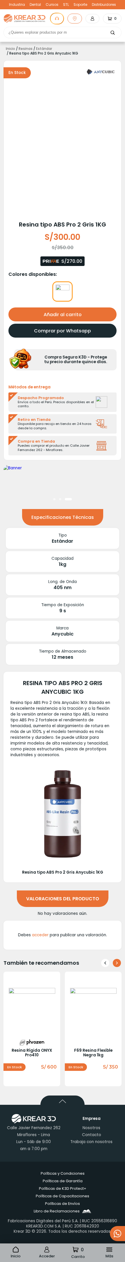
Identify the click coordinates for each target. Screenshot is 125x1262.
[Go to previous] (105, 963)
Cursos (52, 4)
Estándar (44, 48)
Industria (17, 4)
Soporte (80, 4)
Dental (35, 4)
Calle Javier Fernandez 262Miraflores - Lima (33, 1131)
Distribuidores (104, 4)
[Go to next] (117, 963)
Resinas (26, 48)
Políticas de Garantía (63, 1180)
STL (66, 4)
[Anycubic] (101, 72)
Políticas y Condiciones (63, 1173)
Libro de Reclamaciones (57, 1211)
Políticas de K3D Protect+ (62, 1188)
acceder (40, 935)
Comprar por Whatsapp (62, 330)
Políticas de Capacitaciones (62, 1196)
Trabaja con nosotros (91, 1142)
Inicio (10, 48)
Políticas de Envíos (62, 1203)
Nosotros (91, 1128)
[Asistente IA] (57, 18)
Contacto (91, 1135)
